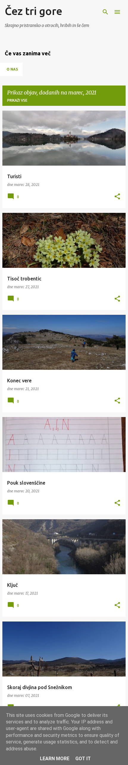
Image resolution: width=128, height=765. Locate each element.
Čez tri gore (33, 11)
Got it (83, 758)
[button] (117, 197)
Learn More (54, 758)
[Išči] (105, 12)
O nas (12, 69)
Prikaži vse (17, 100)
